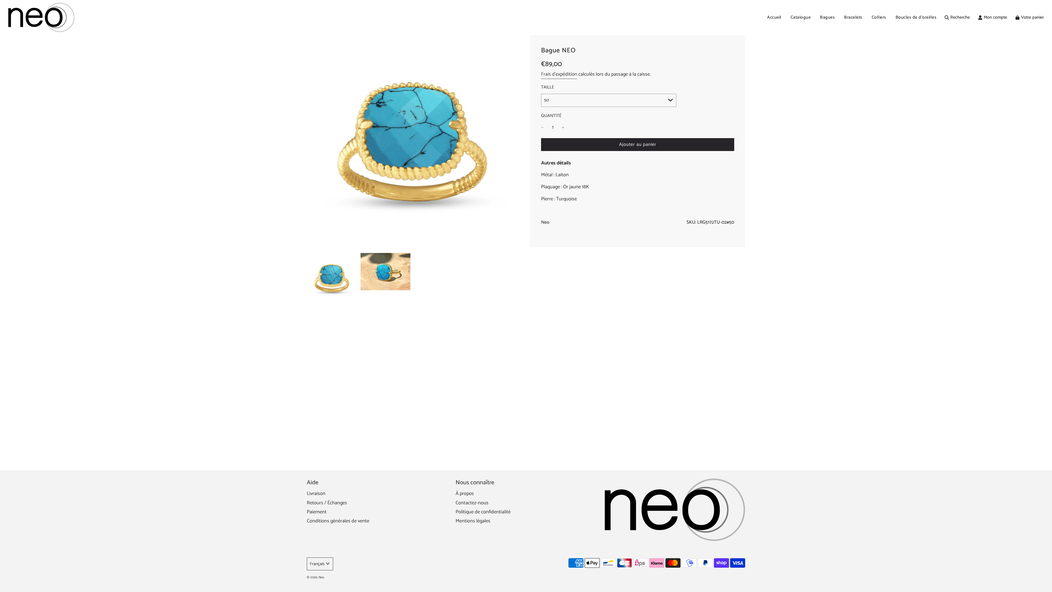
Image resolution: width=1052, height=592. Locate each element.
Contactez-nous (472, 503)
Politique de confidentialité (483, 512)
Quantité (551, 115)
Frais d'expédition (559, 74)
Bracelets (853, 17)
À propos (465, 493)
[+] (563, 127)
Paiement (317, 512)
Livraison (316, 493)
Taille (547, 87)
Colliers (879, 17)
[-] (542, 127)
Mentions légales (473, 521)
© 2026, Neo (315, 577)
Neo (545, 222)
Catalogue (801, 17)
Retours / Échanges (327, 503)
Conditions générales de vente (338, 521)
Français (317, 564)
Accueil (774, 17)
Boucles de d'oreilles (916, 17)
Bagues (827, 17)
